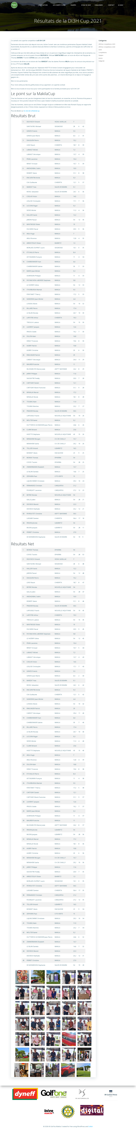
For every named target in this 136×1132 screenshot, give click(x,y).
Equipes (73, 5)
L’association (43, 5)
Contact (111, 5)
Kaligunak (101, 61)
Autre (100, 50)
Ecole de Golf (86, 5)
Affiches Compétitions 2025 (107, 44)
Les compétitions (59, 5)
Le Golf (120, 5)
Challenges (99, 5)
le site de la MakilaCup (31, 111)
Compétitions (103, 52)
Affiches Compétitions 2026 (107, 47)
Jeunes (101, 58)
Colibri (90, 1126)
